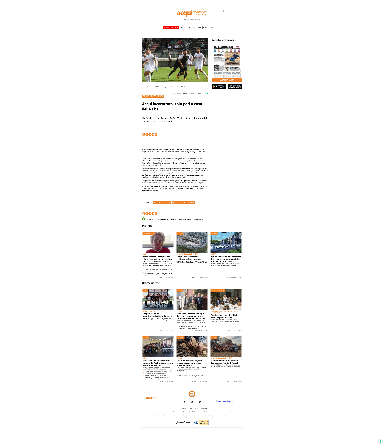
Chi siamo (176, 412)
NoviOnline (183, 416)
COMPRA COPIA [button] (227, 80)
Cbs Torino (190, 202)
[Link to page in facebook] (143, 134)
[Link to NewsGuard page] (184, 422)
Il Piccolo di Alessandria (160, 416)
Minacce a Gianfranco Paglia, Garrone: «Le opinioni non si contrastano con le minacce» (190, 316)
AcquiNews (191, 416)
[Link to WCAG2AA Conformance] (200, 422)
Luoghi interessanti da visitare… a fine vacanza (188, 257)
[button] (224, 11)
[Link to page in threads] (156, 134)
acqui (155, 202)
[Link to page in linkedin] (149, 134)
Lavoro (183, 28)
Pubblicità (193, 412)
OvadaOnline (208, 416)
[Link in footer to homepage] (192, 394)
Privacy (200, 412)
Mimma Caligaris (180, 93)
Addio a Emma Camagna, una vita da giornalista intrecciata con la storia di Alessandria (157, 259)
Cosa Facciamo (184, 412)
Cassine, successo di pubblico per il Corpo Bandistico (224, 316)
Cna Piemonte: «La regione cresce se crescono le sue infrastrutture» (189, 362)
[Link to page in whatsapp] (153, 134)
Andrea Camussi (165, 202)
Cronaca (191, 28)
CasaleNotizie (199, 416)
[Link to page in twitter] (146, 134)
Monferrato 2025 (171, 28)
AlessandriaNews (173, 416)
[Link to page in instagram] (200, 402)
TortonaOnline (217, 416)
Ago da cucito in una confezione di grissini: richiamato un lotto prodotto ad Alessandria (225, 259)
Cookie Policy (207, 412)
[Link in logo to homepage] (192, 14)
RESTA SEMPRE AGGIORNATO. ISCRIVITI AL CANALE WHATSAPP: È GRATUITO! (174, 219)
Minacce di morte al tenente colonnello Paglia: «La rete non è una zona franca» (157, 362)
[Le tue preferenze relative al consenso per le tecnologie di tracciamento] (380, 441)
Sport (199, 28)
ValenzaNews (226, 416)
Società (206, 28)
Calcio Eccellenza (178, 202)
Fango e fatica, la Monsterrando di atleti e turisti (157, 314)
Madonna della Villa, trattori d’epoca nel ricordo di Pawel (224, 361)
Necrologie (215, 28)
